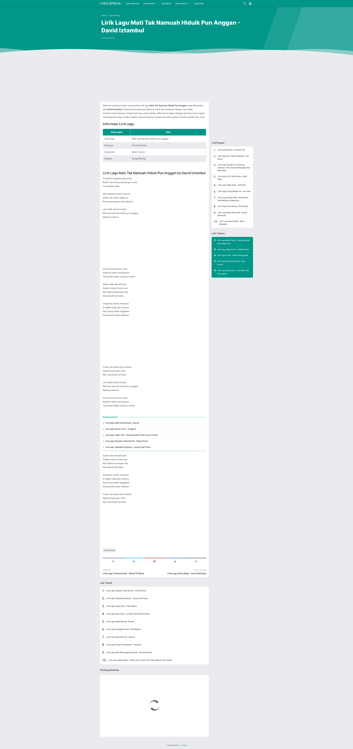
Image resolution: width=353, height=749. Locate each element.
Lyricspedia (110, 3)
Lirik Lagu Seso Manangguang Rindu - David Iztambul (129, 652)
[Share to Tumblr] (195, 561)
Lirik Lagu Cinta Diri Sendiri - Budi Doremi (231, 263)
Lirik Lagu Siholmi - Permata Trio (231, 150)
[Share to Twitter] (133, 561)
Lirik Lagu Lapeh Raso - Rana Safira (121, 606)
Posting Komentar (108, 38)
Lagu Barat (166, 3)
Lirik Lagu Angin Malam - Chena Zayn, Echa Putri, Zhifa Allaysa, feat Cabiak (140, 660)
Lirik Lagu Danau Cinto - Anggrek (120, 429)
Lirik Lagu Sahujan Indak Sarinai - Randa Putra (126, 441)
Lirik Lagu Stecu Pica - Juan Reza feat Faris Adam (233, 272)
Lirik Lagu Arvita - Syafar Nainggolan (232, 255)
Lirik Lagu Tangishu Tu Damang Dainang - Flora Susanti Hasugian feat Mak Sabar (234, 168)
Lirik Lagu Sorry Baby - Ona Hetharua (186, 573)
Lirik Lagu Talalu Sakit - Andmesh (232, 185)
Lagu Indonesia (132, 3)
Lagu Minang (110, 550)
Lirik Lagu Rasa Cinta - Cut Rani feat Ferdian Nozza (128, 614)
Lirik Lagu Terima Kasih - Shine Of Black (123, 573)
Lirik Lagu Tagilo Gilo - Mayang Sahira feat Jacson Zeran (131, 435)
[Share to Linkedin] (175, 561)
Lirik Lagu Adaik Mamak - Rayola (120, 621)
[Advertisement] (176, 78)
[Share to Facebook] (113, 561)
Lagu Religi (198, 3)
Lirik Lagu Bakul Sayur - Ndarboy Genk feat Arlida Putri (233, 242)
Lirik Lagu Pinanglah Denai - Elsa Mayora (123, 629)
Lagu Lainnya (181, 3)
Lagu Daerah (148, 3)
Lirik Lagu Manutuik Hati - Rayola (120, 637)
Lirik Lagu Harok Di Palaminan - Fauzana (123, 645)
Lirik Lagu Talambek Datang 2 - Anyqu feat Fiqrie (127, 447)
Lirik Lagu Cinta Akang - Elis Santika (233, 206)
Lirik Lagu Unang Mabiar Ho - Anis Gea (234, 191)
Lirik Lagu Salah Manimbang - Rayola (122, 423)
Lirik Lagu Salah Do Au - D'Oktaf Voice (233, 249)
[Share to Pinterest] (154, 561)
